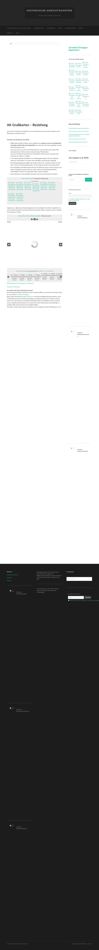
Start (22, 178)
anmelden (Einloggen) (22, 294)
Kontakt (9, 580)
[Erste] (8, 277)
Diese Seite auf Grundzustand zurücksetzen (20, 283)
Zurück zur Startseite (13, 287)
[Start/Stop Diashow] (35, 219)
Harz (59, 28)
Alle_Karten (28, 178)
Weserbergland (38, 28)
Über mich (10, 33)
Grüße (81, 28)
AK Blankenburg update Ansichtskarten (79, 131)
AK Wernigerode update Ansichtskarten (79, 128)
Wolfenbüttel (51, 28)
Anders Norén (82, 943)
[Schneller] (37, 219)
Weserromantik (35, 216)
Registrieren (74, 50)
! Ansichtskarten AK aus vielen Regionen (19, 28)
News (17, 33)
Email (70, 193)
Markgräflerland (70, 28)
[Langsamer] (32, 219)
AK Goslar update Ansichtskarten (77, 139)
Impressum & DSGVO (12, 574)
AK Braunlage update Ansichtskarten (78, 142)
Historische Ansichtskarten (49, 10)
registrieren (30, 296)
